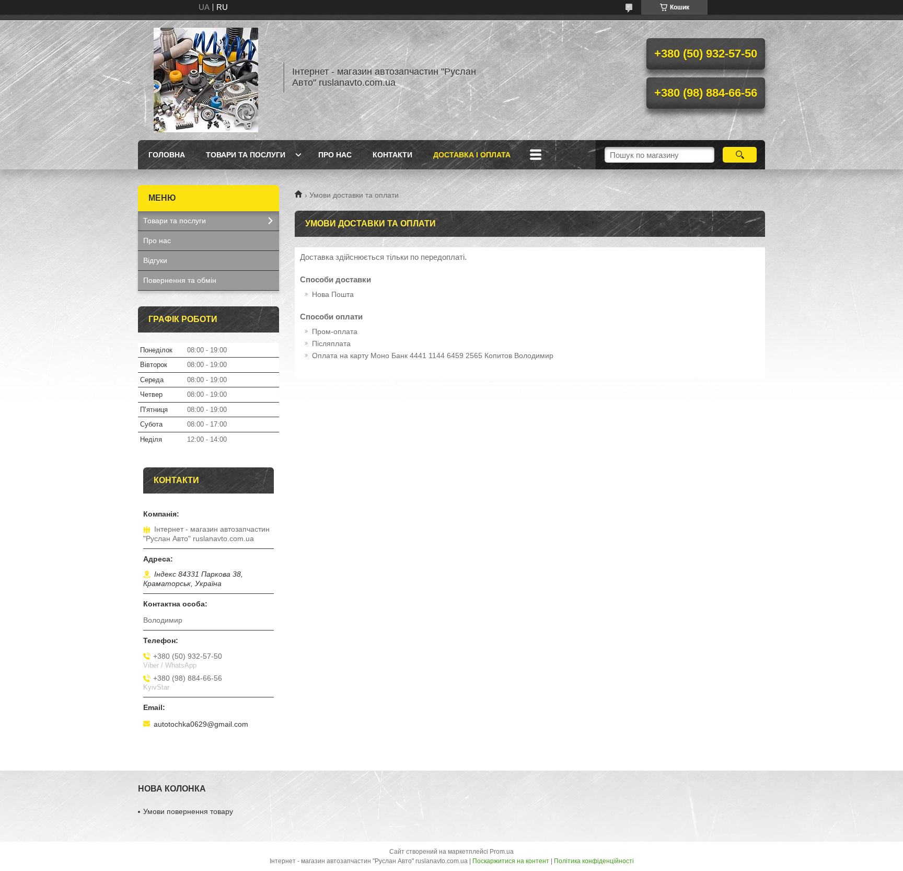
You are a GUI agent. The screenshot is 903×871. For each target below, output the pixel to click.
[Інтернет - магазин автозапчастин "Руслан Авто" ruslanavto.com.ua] (206, 77)
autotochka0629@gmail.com (201, 724)
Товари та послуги (245, 155)
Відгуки (155, 260)
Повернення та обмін (179, 280)
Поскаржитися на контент (510, 861)
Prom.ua (502, 851)
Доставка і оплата (472, 155)
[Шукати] (740, 155)
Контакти (392, 155)
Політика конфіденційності (594, 861)
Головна (166, 155)
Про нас (335, 155)
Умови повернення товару (188, 811)
